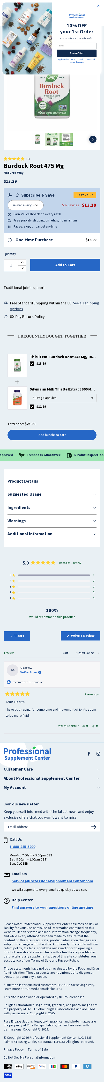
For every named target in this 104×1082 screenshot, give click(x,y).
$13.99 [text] (41, 363)
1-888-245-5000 (22, 846)
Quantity (10, 254)
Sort (66, 653)
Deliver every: (22, 205)
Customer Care (18, 769)
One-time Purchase (34, 240)
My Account (15, 787)
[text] (52, 335)
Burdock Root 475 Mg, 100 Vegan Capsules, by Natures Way (62, 357)
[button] (17, 159)
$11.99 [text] (41, 406)
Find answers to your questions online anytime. (53, 907)
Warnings (16, 521)
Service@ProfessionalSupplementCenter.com (52, 881)
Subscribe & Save (38, 195)
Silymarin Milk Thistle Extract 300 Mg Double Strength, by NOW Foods (61, 389)
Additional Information (29, 534)
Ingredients (18, 508)
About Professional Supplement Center (42, 778)
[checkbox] (32, 363)
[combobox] (63, 398)
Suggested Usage (24, 494)
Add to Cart (65, 265)
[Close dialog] (98, 5)
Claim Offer (76, 53)
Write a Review (85, 636)
